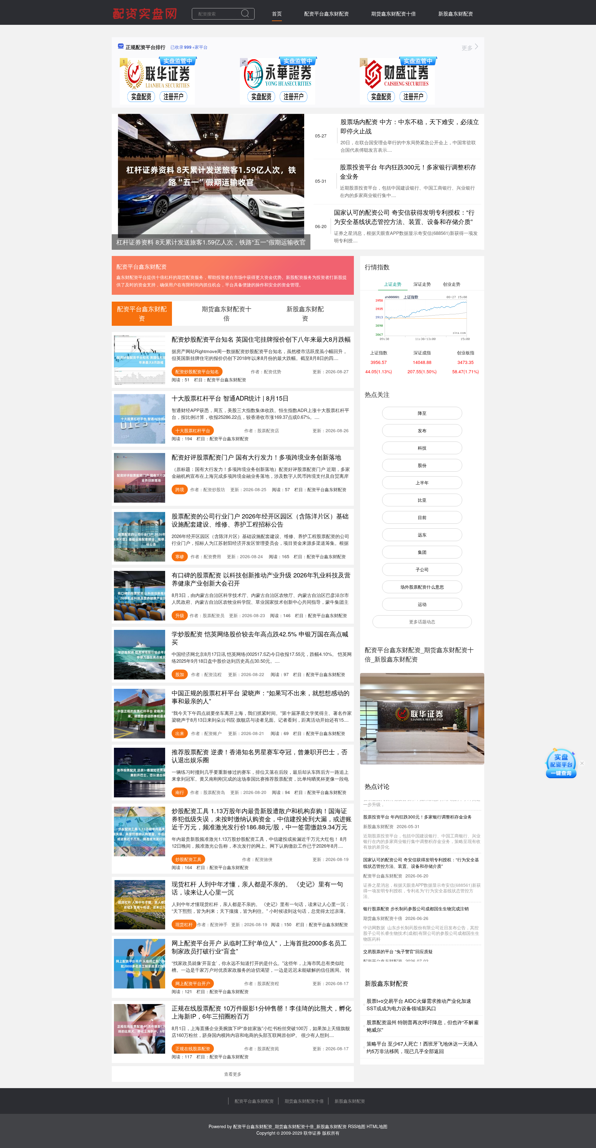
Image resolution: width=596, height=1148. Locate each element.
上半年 (422, 482)
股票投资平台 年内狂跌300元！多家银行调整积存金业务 (417, 802)
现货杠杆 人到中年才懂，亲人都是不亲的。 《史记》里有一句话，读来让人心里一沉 (257, 887)
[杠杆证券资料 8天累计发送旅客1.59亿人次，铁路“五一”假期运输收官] (211, 175)
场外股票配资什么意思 (422, 587)
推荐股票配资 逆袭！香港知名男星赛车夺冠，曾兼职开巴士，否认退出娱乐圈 (259, 755)
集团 (422, 552)
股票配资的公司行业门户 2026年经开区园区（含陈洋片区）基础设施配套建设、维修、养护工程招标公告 (260, 519)
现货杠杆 (184, 924)
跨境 (179, 489)
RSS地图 (356, 1126)
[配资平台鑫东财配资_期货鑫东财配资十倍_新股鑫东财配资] (145, 13)
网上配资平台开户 (192, 983)
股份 (422, 465)
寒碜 (179, 556)
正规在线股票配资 (192, 1048)
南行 (179, 792)
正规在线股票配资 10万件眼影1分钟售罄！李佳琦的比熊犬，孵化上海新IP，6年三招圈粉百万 (261, 1011)
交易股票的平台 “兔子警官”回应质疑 (398, 936)
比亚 (422, 500)
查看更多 (233, 1074)
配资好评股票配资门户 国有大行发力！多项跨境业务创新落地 (256, 456)
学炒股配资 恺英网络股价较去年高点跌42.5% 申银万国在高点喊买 (260, 637)
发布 (422, 430)
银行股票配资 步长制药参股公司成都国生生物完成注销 (416, 893)
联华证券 (312, 1133)
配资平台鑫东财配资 (326, 13)
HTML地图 (377, 1126)
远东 (422, 534)
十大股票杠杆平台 (192, 430)
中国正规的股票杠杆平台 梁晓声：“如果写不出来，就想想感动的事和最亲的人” (261, 696)
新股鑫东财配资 (455, 13)
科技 (422, 448)
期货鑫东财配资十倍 (393, 13)
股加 (179, 674)
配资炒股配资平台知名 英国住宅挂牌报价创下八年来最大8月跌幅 (261, 338)
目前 (422, 517)
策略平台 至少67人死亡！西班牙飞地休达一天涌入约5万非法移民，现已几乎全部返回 (422, 1047)
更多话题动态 (422, 621)
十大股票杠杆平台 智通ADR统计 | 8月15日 (230, 397)
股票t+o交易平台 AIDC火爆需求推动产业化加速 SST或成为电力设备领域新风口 (419, 1004)
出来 (179, 733)
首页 (277, 13)
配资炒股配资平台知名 (197, 371)
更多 (468, 47)
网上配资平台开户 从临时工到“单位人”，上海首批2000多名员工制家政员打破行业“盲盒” (259, 946)
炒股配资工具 (188, 859)
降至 (422, 413)
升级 (179, 615)
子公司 (422, 569)
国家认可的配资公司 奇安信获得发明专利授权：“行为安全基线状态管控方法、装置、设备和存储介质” (404, 217)
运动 (422, 604)
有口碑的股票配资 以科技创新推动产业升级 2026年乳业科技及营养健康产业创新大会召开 (261, 578)
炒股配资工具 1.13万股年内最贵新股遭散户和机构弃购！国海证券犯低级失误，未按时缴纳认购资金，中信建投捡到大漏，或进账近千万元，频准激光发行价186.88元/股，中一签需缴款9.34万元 (262, 818)
